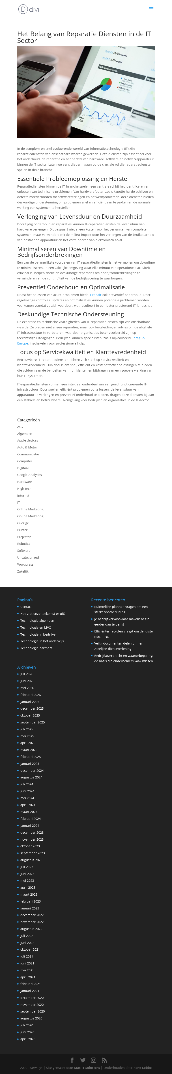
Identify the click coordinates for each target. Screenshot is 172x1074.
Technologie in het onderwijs (42, 641)
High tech (24, 488)
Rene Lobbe (142, 1068)
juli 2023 (26, 867)
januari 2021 (29, 991)
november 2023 (32, 839)
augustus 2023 (31, 860)
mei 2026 (27, 688)
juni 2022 (27, 943)
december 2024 (32, 770)
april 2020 (27, 1039)
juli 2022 (26, 936)
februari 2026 (30, 695)
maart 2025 (28, 750)
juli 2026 (26, 674)
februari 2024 (30, 818)
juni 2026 (27, 681)
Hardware (24, 482)
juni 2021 (27, 963)
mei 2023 (27, 880)
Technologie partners (36, 648)
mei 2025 (27, 736)
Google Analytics (29, 475)
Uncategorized (28, 557)
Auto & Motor (27, 447)
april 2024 (27, 805)
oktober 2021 (30, 949)
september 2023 (32, 853)
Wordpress (25, 564)
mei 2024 (27, 798)
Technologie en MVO (35, 627)
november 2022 (32, 922)
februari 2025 (30, 757)
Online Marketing (30, 516)
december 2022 (32, 915)
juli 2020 (26, 1025)
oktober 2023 (30, 846)
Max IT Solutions (87, 1068)
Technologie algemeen (37, 620)
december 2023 (32, 832)
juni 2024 (27, 791)
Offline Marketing (30, 509)
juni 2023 (27, 874)
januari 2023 (29, 908)
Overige (23, 523)
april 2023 (27, 887)
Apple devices (27, 440)
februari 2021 (30, 984)
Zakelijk (22, 571)
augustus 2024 (31, 777)
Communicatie (28, 454)
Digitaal (23, 468)
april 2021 (27, 977)
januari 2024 (29, 825)
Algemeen (24, 433)
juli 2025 (26, 729)
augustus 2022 (31, 929)
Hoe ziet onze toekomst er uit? (42, 613)
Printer (22, 530)
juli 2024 (26, 784)
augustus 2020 (31, 1018)
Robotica (23, 543)
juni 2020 (27, 1032)
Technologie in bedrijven (39, 634)
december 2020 (32, 998)
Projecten (24, 537)
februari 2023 (30, 901)
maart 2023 (28, 894)
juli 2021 (26, 956)
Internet (23, 495)
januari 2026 (29, 702)
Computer (24, 461)
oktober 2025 (30, 715)
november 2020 (32, 1004)
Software (23, 550)
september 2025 (32, 722)
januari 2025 (29, 763)
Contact (26, 607)
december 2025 (32, 708)
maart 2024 (28, 812)
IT (18, 502)
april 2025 (27, 743)
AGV (20, 427)
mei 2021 (27, 970)
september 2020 (32, 1011)
